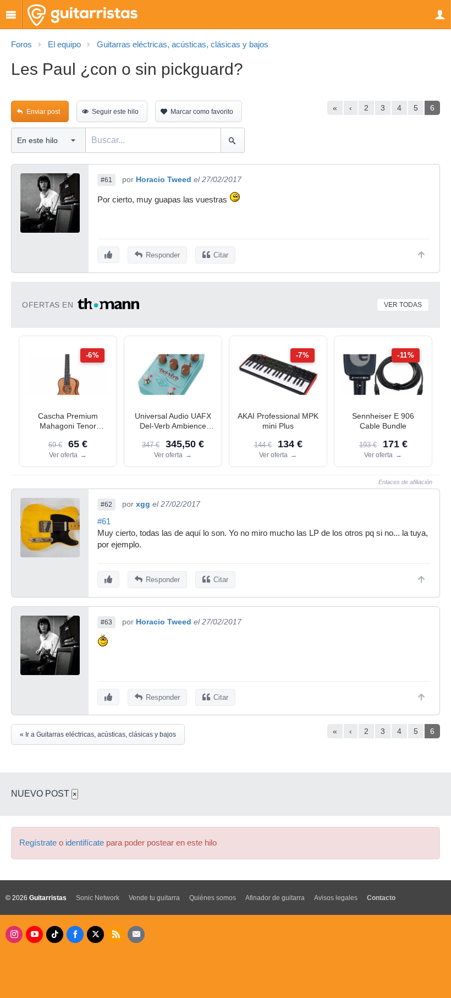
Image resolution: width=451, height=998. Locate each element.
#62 (106, 504)
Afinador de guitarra (275, 898)
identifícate (84, 842)
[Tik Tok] (54, 934)
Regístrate (38, 842)
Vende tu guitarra (154, 898)
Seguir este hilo (115, 112)
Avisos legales (336, 898)
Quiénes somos (212, 898)
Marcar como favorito (201, 112)
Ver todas (403, 305)
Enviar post (43, 112)
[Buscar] (232, 140)
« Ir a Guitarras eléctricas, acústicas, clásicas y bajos (98, 734)
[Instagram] (14, 934)
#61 (106, 180)
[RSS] (115, 934)
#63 (106, 622)
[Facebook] (75, 934)
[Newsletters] (136, 934)
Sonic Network (97, 898)
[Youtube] (34, 934)
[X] (95, 934)
